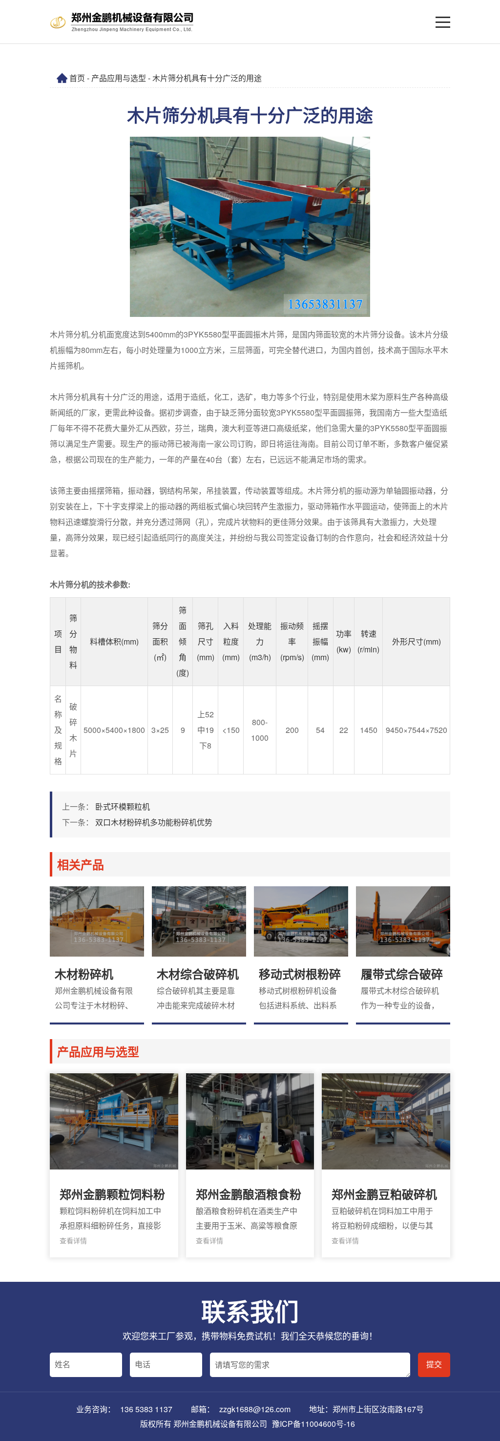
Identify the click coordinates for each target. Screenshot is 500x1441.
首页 (77, 78)
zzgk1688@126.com (255, 1409)
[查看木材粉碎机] (97, 955)
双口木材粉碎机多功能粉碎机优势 (153, 822)
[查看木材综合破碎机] (199, 955)
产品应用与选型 (118, 78)
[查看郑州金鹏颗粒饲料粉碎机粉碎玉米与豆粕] (114, 1165)
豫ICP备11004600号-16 (313, 1423)
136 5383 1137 (146, 1409)
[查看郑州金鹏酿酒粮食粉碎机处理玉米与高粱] (250, 1165)
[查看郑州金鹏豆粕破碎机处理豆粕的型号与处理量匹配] (386, 1165)
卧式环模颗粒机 (122, 806)
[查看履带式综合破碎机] (403, 955)
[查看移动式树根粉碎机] (301, 955)
